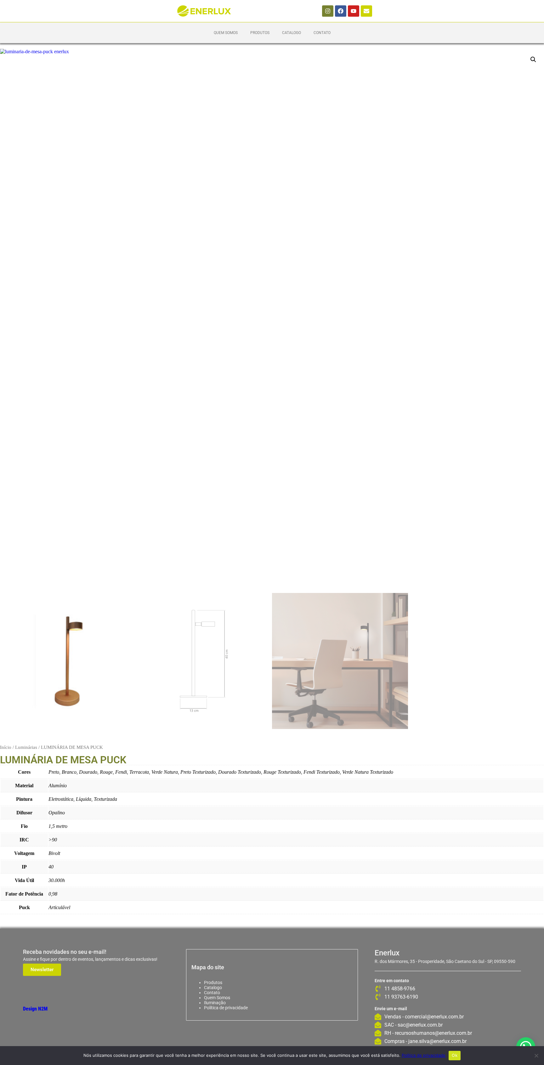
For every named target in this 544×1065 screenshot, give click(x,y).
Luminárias (26, 747)
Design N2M (35, 1009)
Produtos (259, 33)
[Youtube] (353, 11)
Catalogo (291, 33)
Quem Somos (226, 33)
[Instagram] (327, 11)
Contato (322, 33)
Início (5, 747)
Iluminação (215, 1002)
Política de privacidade (226, 1007)
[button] (533, 59)
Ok (454, 1055)
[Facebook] (340, 11)
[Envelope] (366, 11)
